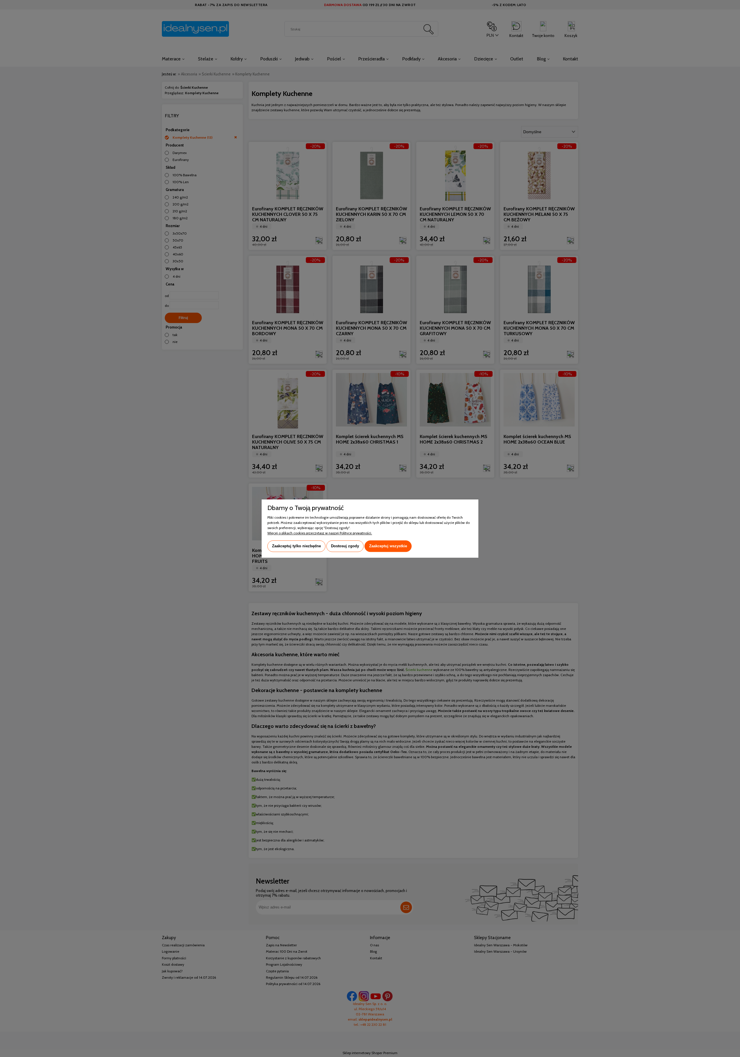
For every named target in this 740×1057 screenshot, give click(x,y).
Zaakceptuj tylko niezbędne (296, 546)
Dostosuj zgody (345, 546)
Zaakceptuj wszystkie (388, 546)
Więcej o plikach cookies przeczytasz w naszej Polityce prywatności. (319, 533)
